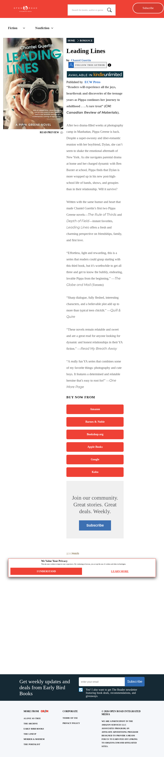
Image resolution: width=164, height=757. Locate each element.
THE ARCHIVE (31, 724)
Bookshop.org (95, 434)
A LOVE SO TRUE (32, 718)
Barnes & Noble (95, 421)
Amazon (95, 409)
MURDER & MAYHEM (34, 739)
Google (95, 459)
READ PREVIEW (49, 132)
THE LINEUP (30, 734)
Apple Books (95, 446)
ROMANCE (86, 40)
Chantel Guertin (81, 60)
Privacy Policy (71, 723)
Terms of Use (70, 718)
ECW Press (92, 82)
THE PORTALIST (32, 744)
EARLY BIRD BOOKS (34, 729)
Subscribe (148, 8)
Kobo (95, 472)
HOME (71, 40)
